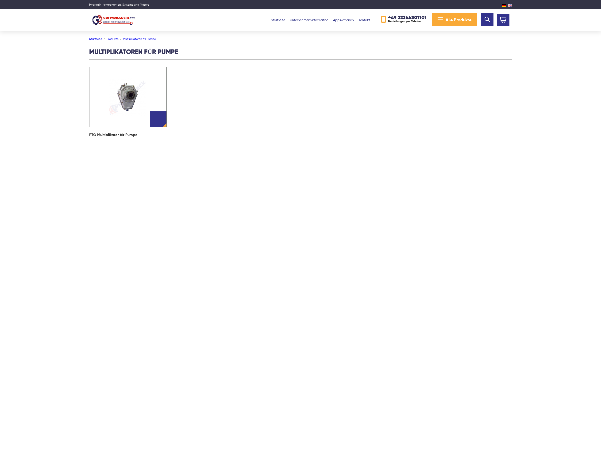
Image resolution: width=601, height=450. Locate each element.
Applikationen (343, 20)
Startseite (278, 20)
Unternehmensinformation (309, 20)
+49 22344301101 (407, 17)
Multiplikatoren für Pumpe (139, 39)
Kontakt (364, 20)
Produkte (113, 39)
